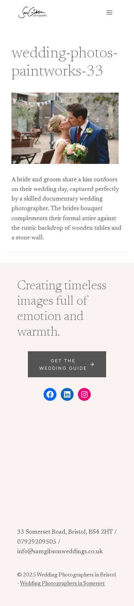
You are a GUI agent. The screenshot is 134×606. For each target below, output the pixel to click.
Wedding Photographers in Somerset (62, 583)
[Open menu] (109, 12)
